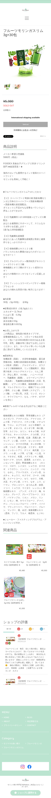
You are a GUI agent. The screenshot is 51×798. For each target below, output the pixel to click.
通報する (43, 136)
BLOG (29, 717)
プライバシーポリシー (13, 725)
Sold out (26, 124)
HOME (6, 717)
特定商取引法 (32, 721)
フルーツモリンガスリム (14, 747)
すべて (9, 629)
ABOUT (7, 721)
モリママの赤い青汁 (12, 743)
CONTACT (31, 725)
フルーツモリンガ (34, 743)
